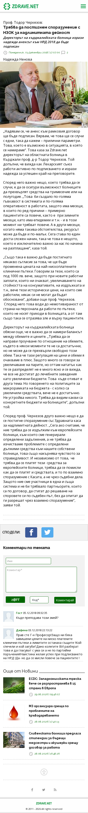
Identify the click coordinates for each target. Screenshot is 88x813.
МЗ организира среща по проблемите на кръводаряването (49, 710)
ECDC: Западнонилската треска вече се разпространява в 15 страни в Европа (55, 683)
